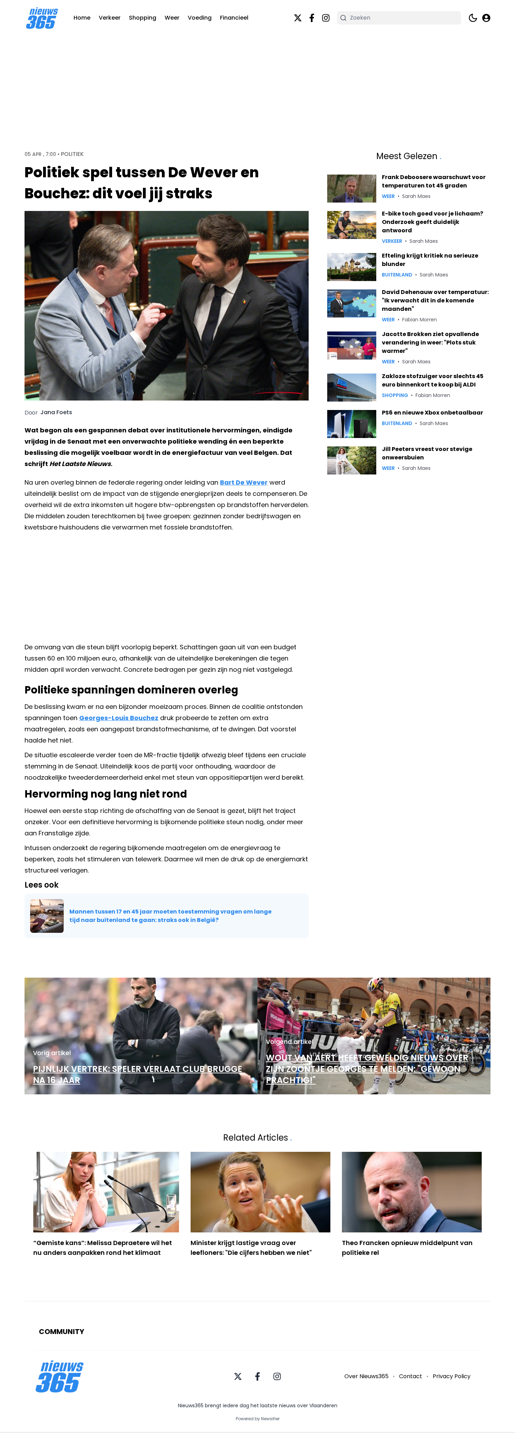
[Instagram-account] (326, 18)
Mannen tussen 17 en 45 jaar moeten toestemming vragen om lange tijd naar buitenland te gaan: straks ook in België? (170, 916)
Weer (172, 18)
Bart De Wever (244, 482)
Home (82, 18)
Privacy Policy (452, 1376)
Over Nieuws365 (366, 1376)
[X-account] (298, 18)
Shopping (142, 18)
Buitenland (397, 274)
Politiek (72, 154)
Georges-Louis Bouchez (118, 717)
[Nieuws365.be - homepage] (42, 18)
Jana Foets (56, 412)
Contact (410, 1376)
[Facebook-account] (312, 18)
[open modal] (486, 18)
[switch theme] (473, 18)
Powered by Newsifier (258, 1419)
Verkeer (110, 18)
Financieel (234, 18)
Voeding (200, 18)
